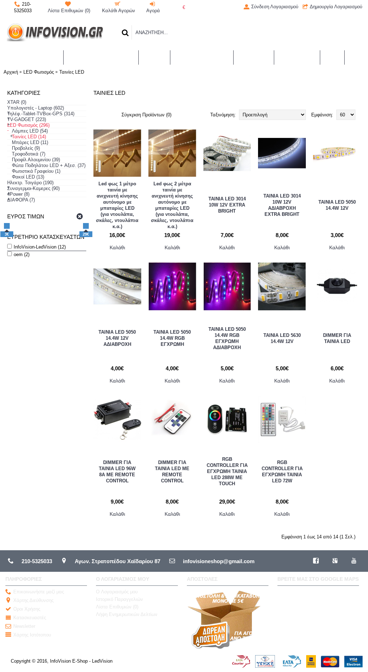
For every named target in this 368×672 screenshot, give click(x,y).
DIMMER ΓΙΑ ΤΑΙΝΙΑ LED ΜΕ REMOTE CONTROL (172, 471)
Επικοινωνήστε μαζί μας (38, 592)
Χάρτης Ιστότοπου (32, 635)
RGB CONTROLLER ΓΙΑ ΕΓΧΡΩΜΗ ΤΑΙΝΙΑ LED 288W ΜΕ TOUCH (227, 471)
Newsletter (24, 626)
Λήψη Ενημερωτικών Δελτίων (126, 614)
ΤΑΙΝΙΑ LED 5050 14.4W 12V (337, 205)
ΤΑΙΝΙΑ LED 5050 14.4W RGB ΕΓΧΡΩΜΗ (172, 338)
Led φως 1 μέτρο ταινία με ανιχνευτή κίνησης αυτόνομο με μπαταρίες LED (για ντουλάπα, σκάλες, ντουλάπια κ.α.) (117, 205)
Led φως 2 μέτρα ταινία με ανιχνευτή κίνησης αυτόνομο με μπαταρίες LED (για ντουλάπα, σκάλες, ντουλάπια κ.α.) (172, 205)
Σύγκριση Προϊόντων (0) (146, 114)
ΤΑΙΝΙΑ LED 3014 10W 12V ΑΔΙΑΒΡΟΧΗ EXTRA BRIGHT (282, 205)
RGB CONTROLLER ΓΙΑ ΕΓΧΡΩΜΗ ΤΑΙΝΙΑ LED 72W (282, 471)
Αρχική (11, 72)
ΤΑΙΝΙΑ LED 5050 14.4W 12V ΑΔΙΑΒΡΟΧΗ (117, 338)
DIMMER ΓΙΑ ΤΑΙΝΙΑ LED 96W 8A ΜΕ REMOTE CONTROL (117, 471)
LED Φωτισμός (38, 72)
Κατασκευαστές (29, 618)
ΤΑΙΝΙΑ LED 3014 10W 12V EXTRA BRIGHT (227, 205)
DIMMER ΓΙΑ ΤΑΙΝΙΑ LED (337, 338)
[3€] (7, 226)
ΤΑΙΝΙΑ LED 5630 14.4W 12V (282, 338)
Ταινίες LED (71, 72)
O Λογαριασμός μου (117, 591)
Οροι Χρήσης (26, 609)
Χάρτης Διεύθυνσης (33, 600)
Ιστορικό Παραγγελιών (119, 599)
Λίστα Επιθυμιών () (117, 607)
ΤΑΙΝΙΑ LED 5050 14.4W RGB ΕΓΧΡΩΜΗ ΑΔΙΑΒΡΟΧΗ (227, 338)
